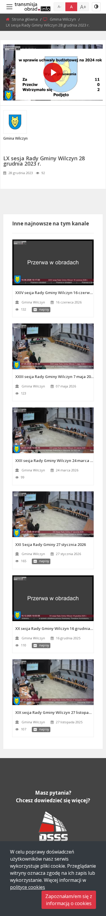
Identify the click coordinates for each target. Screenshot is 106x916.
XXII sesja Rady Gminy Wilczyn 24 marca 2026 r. (54, 460)
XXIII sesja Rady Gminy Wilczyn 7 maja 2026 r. (54, 376)
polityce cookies (27, 887)
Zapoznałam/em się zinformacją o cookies (68, 900)
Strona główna (25, 19)
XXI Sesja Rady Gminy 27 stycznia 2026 (50, 544)
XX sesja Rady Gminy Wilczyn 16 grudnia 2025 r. (54, 628)
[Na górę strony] (87, 879)
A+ (83, 6)
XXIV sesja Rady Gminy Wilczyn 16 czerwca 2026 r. (54, 292)
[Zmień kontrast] (96, 6)
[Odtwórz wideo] (53, 72)
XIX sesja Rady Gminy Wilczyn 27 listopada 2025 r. (54, 712)
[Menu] (9, 6)
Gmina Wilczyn (63, 19)
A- (59, 6)
